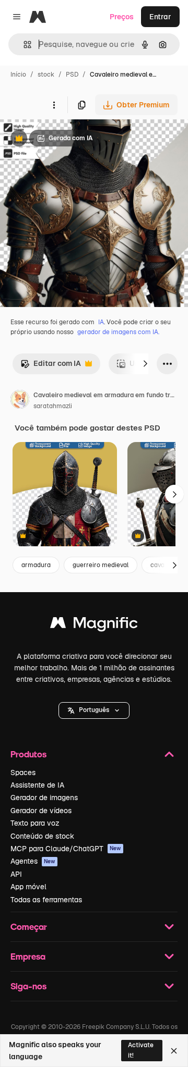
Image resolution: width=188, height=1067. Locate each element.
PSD (72, 74)
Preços (122, 16)
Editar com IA (50, 366)
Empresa (27, 956)
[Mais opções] (53, 104)
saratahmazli (52, 406)
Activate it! (141, 1050)
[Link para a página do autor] (19, 401)
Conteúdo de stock (42, 836)
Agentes (32, 861)
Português (94, 710)
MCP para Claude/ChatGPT (65, 848)
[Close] (174, 1051)
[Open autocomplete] (23, 44)
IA (101, 322)
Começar (28, 926)
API (16, 874)
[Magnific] (94, 625)
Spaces (23, 772)
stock (46, 74)
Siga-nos (28, 985)
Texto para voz (35, 823)
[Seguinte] (145, 363)
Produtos (28, 754)
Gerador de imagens (44, 797)
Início (18, 74)
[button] (94, 710)
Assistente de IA (37, 785)
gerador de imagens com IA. (118, 332)
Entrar (160, 16)
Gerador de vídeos (41, 810)
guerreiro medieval (100, 565)
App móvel (28, 886)
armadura (36, 565)
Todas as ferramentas (46, 899)
